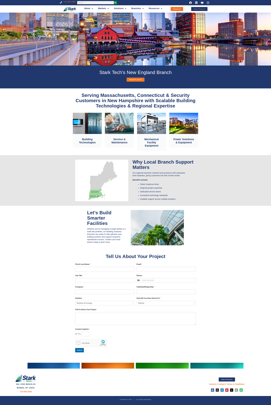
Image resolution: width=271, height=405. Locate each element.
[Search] (115, 2)
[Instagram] (208, 2)
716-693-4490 (69, 2)
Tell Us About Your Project (85, 309)
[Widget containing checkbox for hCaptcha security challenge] (91, 343)
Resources (154, 8)
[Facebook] (190, 2)
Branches (136, 8)
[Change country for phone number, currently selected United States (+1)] (139, 280)
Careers (212, 384)
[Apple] (236, 390)
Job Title (78, 275)
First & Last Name (83, 264)
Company (79, 287)
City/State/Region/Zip (146, 287)
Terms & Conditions (236, 384)
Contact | (222, 384)
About (87, 8)
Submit (79, 350)
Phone (140, 275)
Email (139, 264)
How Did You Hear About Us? (148, 298)
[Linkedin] (196, 2)
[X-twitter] (231, 390)
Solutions (119, 8)
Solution (78, 298)
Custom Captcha (82, 329)
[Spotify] (241, 390)
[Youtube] (202, 2)
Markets (102, 8)
